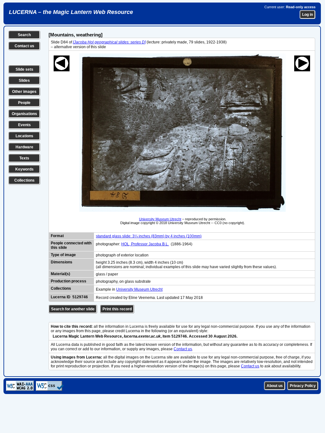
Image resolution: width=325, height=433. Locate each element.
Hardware (24, 147)
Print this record (117, 309)
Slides (24, 80)
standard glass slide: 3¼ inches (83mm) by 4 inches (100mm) (149, 236)
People (24, 102)
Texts (24, 158)
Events (24, 125)
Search (24, 35)
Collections (24, 180)
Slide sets (24, 69)
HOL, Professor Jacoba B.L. (145, 244)
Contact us (24, 46)
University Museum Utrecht (160, 219)
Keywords (24, 169)
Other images (24, 91)
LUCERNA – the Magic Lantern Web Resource (71, 12)
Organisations (24, 114)
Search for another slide (73, 309)
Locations (24, 136)
